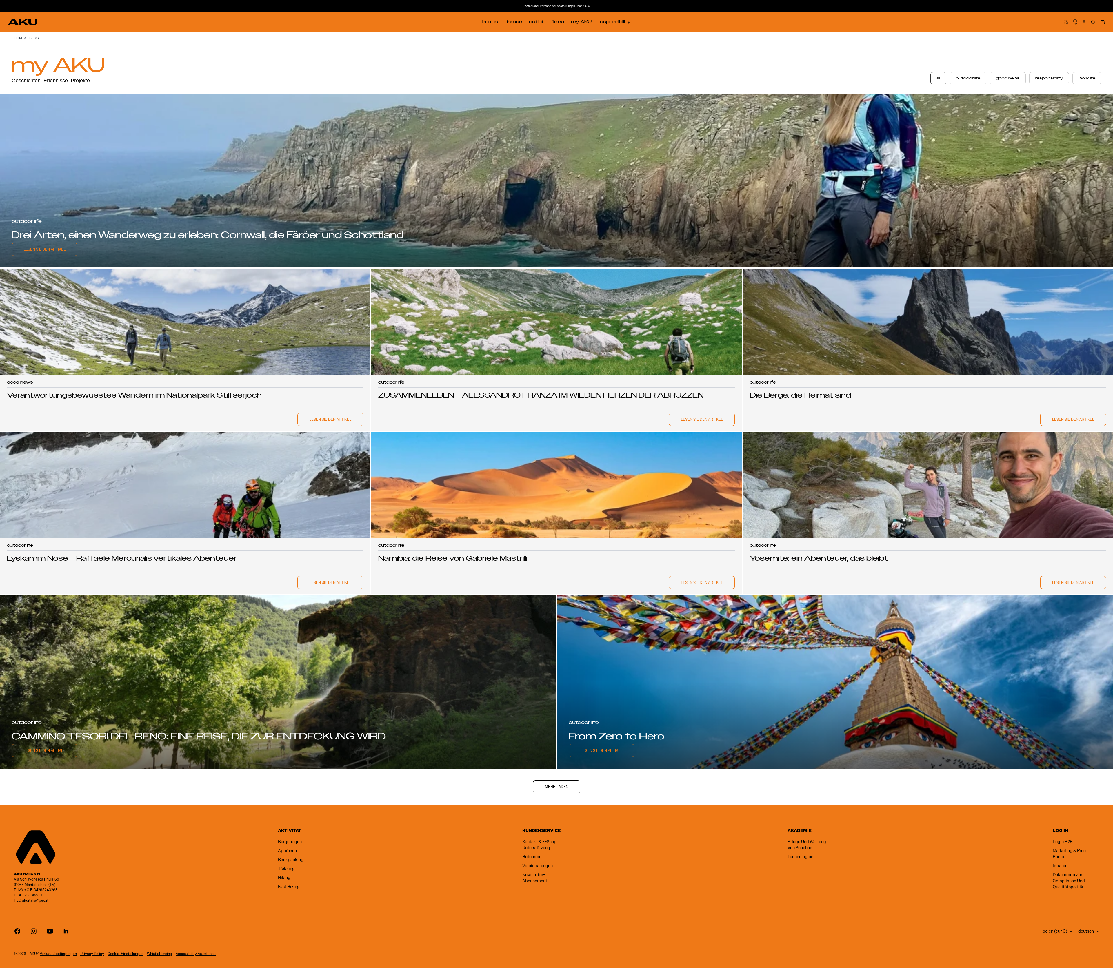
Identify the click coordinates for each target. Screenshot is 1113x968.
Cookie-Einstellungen (125, 953)
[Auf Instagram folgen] (33, 931)
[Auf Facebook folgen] (17, 931)
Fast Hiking (289, 886)
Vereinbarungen (537, 865)
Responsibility (615, 22)
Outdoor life (968, 78)
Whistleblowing (159, 953)
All (938, 78)
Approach (287, 850)
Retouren (531, 856)
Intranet (1060, 865)
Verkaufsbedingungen (58, 953)
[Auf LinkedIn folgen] (66, 931)
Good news (1008, 78)
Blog (34, 38)
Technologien (800, 856)
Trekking (286, 868)
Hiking (284, 877)
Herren (490, 22)
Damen (513, 22)
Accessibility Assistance (196, 953)
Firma (557, 22)
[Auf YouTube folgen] (49, 931)
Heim (18, 38)
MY (581, 22)
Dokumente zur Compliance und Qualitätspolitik (1069, 880)
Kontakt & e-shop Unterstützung (539, 844)
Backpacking (290, 859)
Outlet (536, 22)
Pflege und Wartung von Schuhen (807, 844)
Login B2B (1063, 841)
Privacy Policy (92, 953)
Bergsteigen (290, 841)
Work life (1087, 78)
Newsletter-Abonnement (534, 877)
